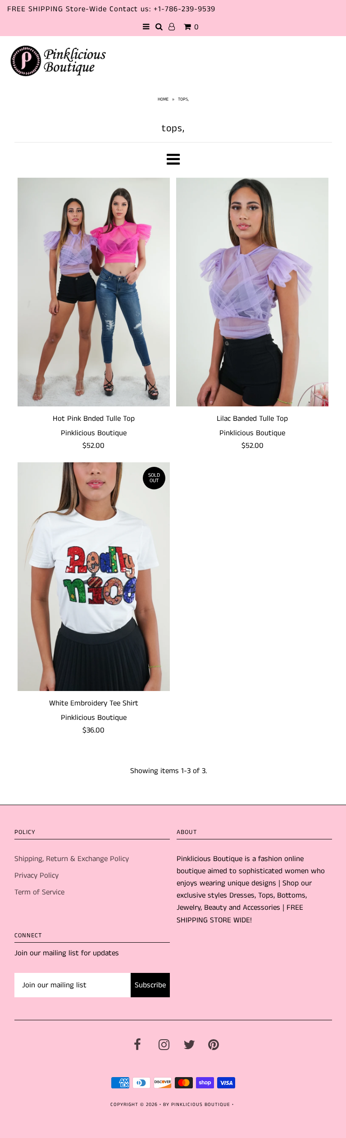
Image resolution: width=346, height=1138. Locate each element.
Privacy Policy (36, 875)
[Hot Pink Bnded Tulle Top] (94, 292)
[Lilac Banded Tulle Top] (252, 292)
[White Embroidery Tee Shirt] (94, 576)
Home (163, 99)
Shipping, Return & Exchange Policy (71, 858)
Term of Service (39, 892)
